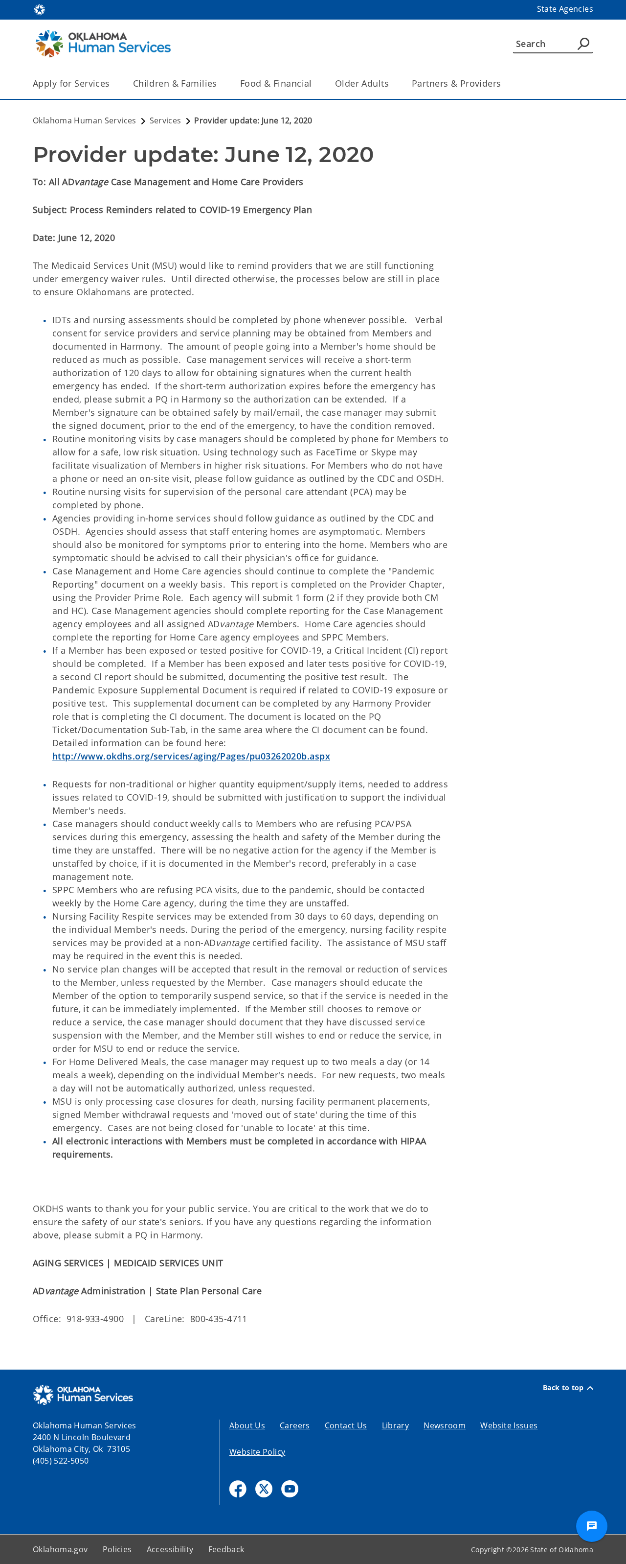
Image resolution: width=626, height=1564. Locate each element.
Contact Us (346, 1425)
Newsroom (445, 1425)
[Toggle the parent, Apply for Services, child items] (113, 83)
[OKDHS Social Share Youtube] (289, 1488)
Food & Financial (276, 83)
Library (395, 1425)
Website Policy (257, 1451)
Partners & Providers (456, 83)
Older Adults (362, 83)
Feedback (226, 1549)
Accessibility (170, 1549)
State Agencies (565, 8)
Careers (295, 1425)
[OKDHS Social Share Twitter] (263, 1488)
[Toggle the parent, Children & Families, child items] (220, 83)
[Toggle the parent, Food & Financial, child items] (315, 83)
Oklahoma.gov (60, 1549)
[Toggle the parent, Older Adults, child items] (392, 83)
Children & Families (175, 83)
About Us (247, 1425)
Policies (117, 1549)
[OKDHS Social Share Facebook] (237, 1488)
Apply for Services (71, 83)
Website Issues (508, 1425)
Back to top (563, 1387)
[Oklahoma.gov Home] (39, 9)
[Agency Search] (583, 43)
